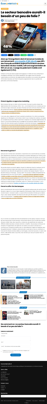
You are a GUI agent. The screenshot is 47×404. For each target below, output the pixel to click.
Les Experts (5, 8)
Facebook (3, 385)
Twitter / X (3, 387)
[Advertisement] (23, 91)
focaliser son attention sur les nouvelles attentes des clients (28, 183)
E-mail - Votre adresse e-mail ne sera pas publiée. (10, 346)
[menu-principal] (45, 3)
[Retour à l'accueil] (21, 3)
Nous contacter (4, 377)
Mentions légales (4, 379)
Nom (2, 342)
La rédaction (4, 372)
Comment (3, 335)
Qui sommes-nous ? (5, 374)
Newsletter (3, 376)
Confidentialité (28, 400)
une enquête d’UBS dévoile (26, 61)
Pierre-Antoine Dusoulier (12, 266)
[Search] (45, 396)
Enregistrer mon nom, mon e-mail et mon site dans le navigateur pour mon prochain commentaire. (16, 351)
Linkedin (3, 389)
